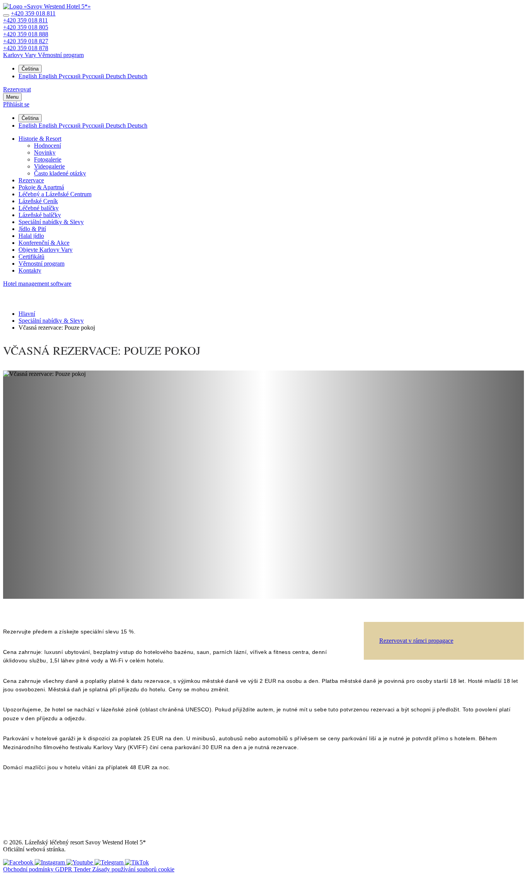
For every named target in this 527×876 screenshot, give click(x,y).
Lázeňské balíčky (40, 215)
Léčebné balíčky (39, 208)
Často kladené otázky (60, 173)
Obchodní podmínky (29, 869)
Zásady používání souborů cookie (133, 869)
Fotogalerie (47, 159)
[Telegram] (110, 862)
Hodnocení (47, 145)
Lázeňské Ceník (38, 201)
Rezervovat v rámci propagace (416, 640)
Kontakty (30, 270)
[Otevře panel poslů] (6, 15)
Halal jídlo (31, 235)
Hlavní (27, 313)
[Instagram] (50, 862)
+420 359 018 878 (25, 48)
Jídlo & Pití (32, 229)
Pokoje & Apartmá (41, 187)
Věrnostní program (41, 263)
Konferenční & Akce (44, 242)
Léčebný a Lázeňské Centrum (55, 194)
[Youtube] (80, 862)
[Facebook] (19, 862)
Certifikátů (31, 256)
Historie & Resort (40, 138)
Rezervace (31, 180)
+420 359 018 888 (25, 34)
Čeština (30, 69)
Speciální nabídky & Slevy (51, 222)
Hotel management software (37, 283)
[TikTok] (137, 862)
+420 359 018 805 (25, 27)
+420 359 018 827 (25, 41)
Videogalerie (49, 166)
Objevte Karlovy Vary (46, 249)
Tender (83, 869)
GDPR (64, 869)
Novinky (45, 152)
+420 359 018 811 (33, 13)
